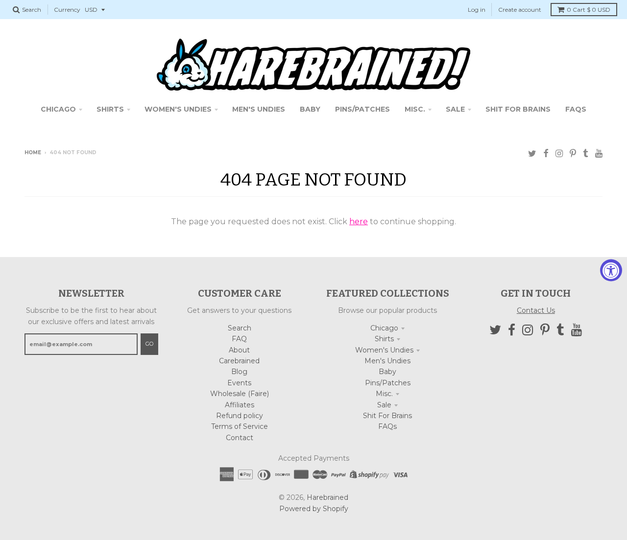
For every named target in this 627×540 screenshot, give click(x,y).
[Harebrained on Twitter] (532, 153)
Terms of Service (239, 426)
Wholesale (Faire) (239, 393)
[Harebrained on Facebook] (546, 153)
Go (149, 343)
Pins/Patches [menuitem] (362, 109)
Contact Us (536, 310)
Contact (239, 437)
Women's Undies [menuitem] (178, 109)
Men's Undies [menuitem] (258, 109)
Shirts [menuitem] (110, 109)
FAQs (387, 426)
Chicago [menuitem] (58, 109)
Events (239, 382)
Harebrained (327, 497)
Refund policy (239, 415)
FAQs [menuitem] (575, 109)
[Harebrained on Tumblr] (585, 153)
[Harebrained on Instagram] (559, 153)
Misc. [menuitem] (415, 109)
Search (239, 328)
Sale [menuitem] (455, 109)
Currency (67, 9)
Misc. (384, 393)
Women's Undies (384, 350)
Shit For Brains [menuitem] (518, 109)
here (358, 221)
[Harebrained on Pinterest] (573, 153)
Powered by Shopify (313, 508)
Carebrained (239, 360)
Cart (588, 9)
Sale (384, 404)
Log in (476, 9)
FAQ (239, 338)
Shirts (384, 338)
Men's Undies (387, 360)
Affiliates (239, 404)
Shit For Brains (387, 415)
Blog (239, 371)
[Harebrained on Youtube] (599, 153)
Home (32, 152)
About (239, 350)
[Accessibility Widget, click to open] (611, 270)
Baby (387, 371)
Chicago (384, 328)
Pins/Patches (387, 382)
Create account (519, 9)
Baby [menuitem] (310, 109)
